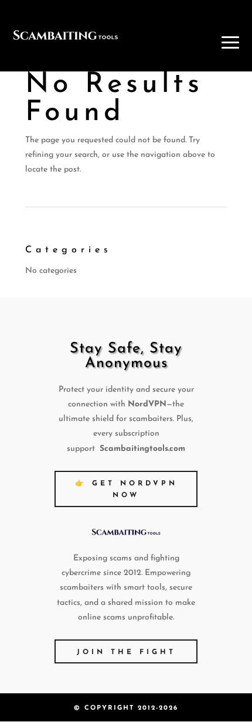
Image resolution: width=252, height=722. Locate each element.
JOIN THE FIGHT (126, 652)
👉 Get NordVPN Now (126, 489)
